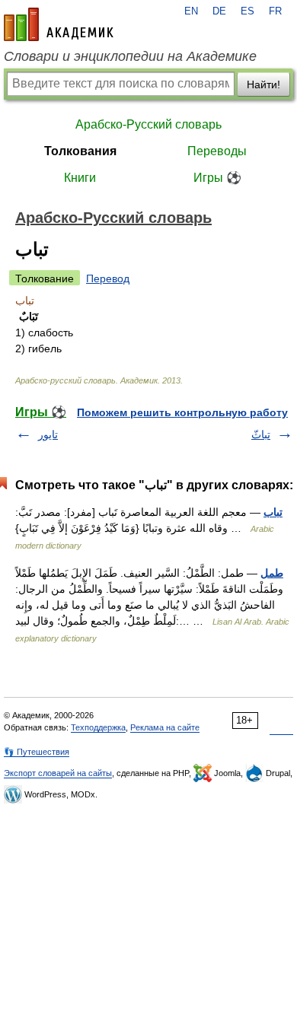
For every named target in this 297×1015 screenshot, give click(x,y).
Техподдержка (98, 727)
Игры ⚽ (217, 177)
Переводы (217, 151)
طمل (271, 573)
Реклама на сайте (165, 727)
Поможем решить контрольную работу (182, 412)
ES (247, 11)
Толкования (80, 151)
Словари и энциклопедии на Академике (130, 56)
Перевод (107, 278)
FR (275, 11)
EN (191, 11)
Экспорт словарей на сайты (58, 773)
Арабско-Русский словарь (148, 124)
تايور (48, 434)
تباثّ (260, 434)
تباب (273, 512)
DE (219, 11)
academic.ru (58, 24)
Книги (80, 177)
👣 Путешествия (36, 751)
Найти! (263, 84)
